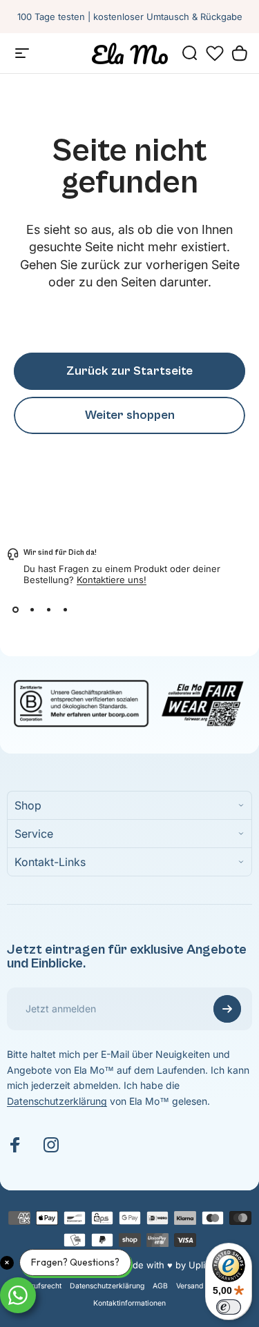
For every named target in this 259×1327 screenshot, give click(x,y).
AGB (160, 1285)
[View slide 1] (15, 610)
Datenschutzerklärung (57, 1101)
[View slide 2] (31, 610)
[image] (129, 702)
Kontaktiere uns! (111, 579)
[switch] (228, 1307)
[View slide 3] (48, 610)
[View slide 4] (65, 610)
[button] (214, 53)
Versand (189, 1285)
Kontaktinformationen (129, 1303)
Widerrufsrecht (36, 1285)
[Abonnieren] (227, 1009)
